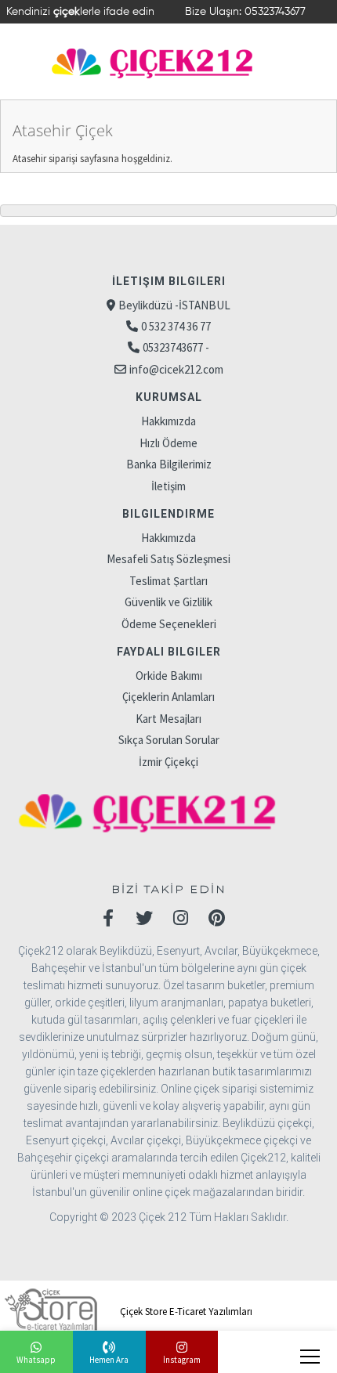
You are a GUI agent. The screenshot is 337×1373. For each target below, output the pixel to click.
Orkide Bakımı (169, 675)
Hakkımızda (168, 421)
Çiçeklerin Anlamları (168, 696)
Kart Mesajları (168, 718)
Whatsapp (36, 1359)
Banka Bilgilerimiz (169, 464)
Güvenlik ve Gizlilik (168, 601)
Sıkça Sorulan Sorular (168, 739)
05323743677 (275, 11)
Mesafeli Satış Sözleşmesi (168, 558)
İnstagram (182, 1359)
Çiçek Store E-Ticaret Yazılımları (185, 1311)
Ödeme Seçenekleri (168, 623)
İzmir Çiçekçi (168, 761)
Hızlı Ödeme (168, 442)
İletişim (168, 486)
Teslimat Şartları (168, 580)
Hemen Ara (109, 1359)
